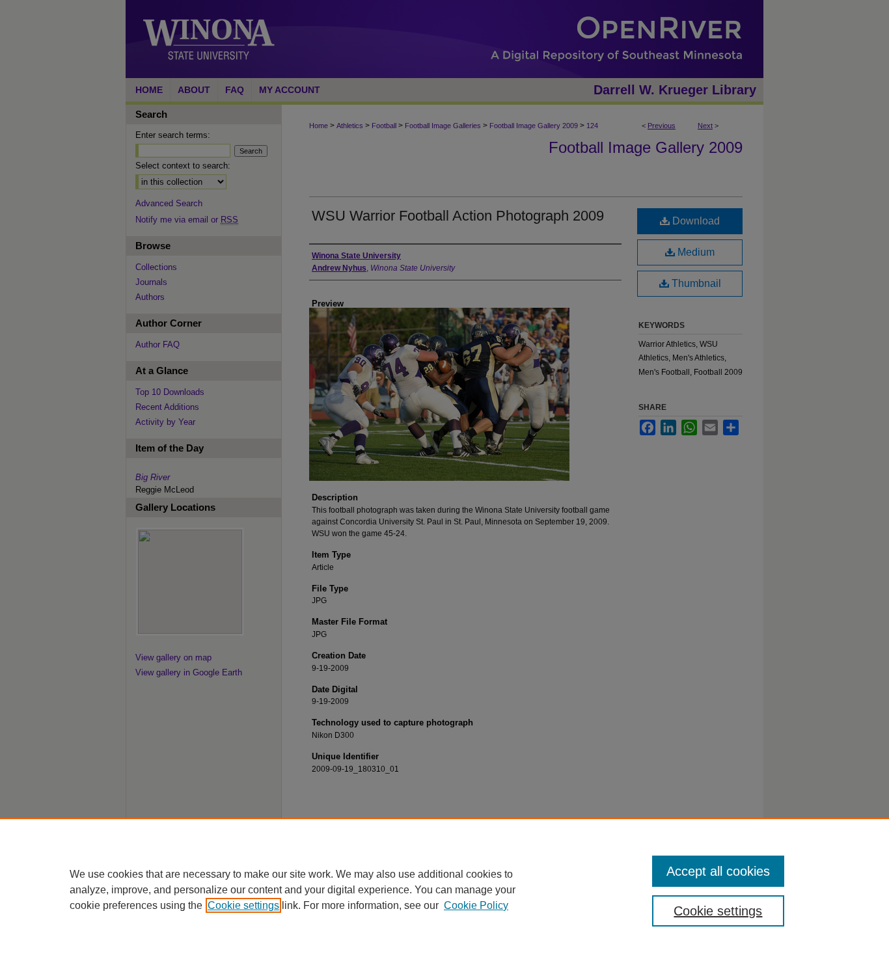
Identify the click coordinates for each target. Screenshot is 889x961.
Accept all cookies (718, 871)
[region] (444, 889)
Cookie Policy (476, 905)
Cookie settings (243, 905)
